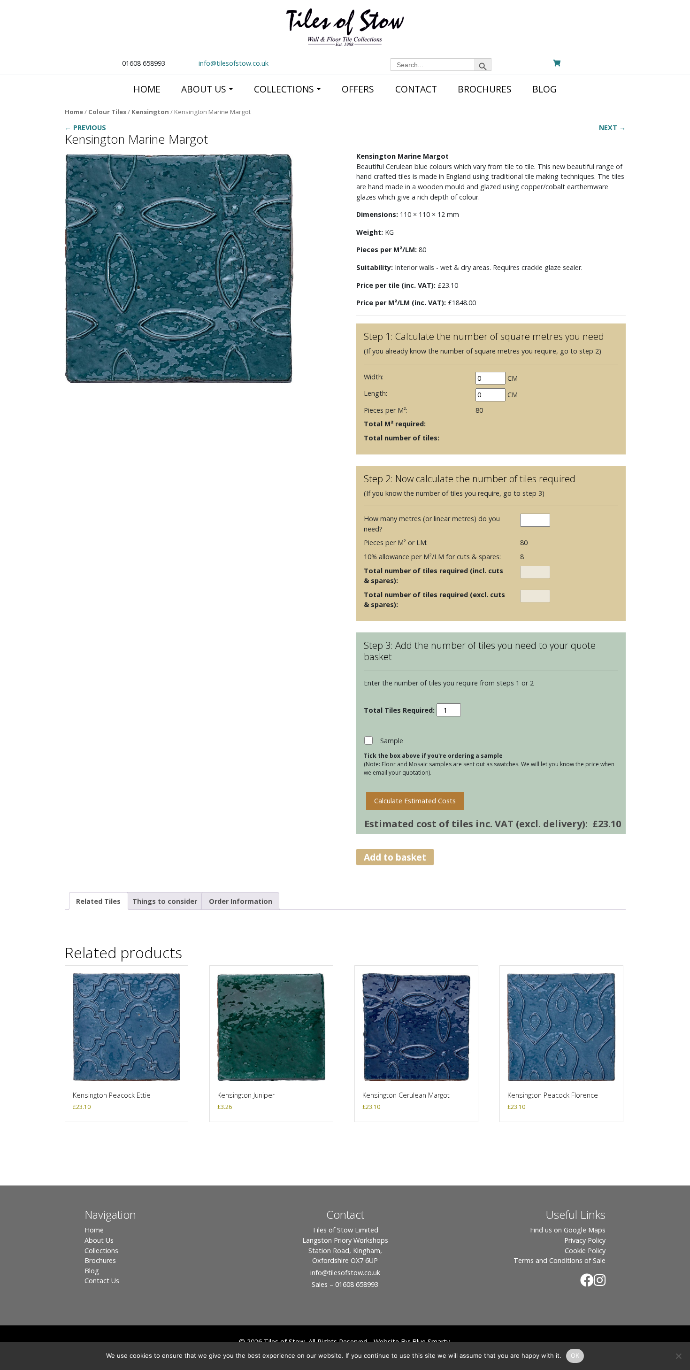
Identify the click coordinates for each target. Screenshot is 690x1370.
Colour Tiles (107, 112)
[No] (678, 1356)
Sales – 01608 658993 (345, 1284)
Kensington (150, 112)
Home (74, 112)
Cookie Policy (585, 1250)
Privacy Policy (585, 1240)
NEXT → (612, 127)
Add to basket (395, 857)
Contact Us (101, 1280)
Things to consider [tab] (164, 901)
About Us (99, 1240)
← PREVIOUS (85, 127)
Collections (101, 1250)
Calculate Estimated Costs (415, 800)
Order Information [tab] (240, 901)
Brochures (100, 1260)
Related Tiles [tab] (98, 901)
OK (575, 1355)
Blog (91, 1270)
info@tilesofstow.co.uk (233, 63)
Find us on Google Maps (568, 1229)
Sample (391, 740)
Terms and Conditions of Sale (560, 1260)
